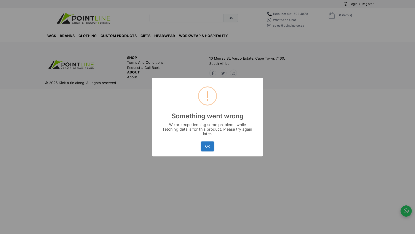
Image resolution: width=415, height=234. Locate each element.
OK (207, 146)
